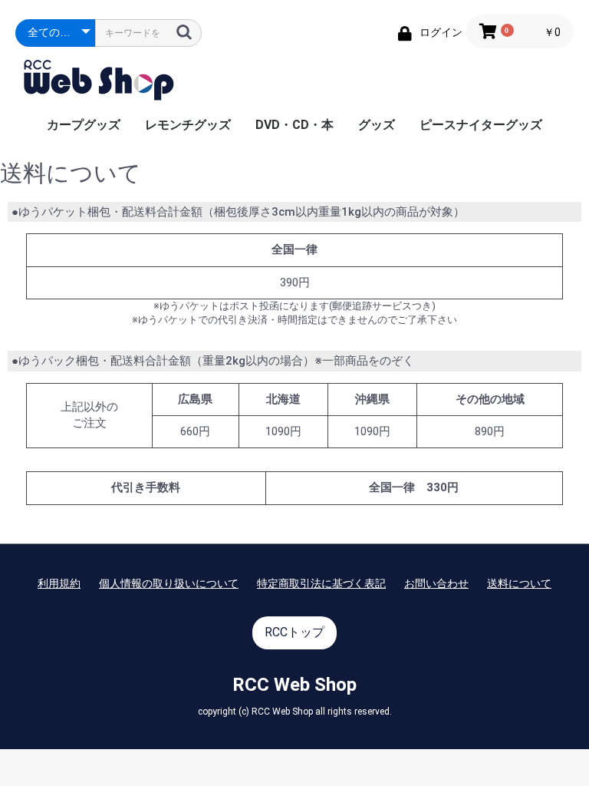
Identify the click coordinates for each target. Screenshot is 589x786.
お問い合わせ (436, 583)
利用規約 (59, 583)
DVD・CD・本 (294, 124)
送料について (519, 583)
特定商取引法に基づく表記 (321, 583)
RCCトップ (294, 632)
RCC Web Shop (294, 684)
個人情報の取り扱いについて (169, 583)
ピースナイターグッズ (481, 124)
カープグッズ (83, 124)
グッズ (376, 124)
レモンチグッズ (188, 124)
